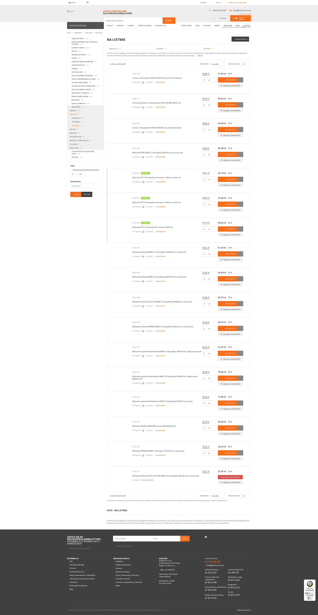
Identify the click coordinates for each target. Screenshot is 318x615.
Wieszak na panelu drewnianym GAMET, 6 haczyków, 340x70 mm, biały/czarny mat (166, 351)
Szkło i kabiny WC (81, 103)
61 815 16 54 (233, 594)
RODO (118, 586)
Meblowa (75, 110)
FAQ (71, 561)
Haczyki (74, 129)
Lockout (77, 157)
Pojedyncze (78, 118)
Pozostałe (75, 144)
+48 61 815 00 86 (219, 10)
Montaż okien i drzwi (82, 96)
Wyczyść (86, 194)
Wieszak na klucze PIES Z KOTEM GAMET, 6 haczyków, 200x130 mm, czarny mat (165, 476)
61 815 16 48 (211, 582)
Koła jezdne (76, 148)
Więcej (200, 55)
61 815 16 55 (211, 597)
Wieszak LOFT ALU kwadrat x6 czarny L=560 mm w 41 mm (156, 202)
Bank (238, 25)
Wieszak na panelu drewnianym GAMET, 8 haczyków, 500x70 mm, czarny (162, 401)
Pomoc (218, 2)
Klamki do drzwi (80, 48)
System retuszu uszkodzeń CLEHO (83, 152)
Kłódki (76, 58)
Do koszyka (230, 80)
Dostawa (207, 25)
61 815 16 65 (211, 589)
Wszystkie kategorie (78, 25)
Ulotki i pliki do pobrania (78, 586)
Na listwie (77, 125)
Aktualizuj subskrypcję (124, 546)
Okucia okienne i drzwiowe (84, 75)
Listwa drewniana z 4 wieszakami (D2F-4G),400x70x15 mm (156, 103)
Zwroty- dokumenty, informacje (127, 575)
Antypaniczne (79, 72)
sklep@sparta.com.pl (242, 10)
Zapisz (185, 538)
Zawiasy (77, 68)
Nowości (120, 25)
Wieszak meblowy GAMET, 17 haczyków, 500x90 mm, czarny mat (159, 252)
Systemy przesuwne (82, 82)
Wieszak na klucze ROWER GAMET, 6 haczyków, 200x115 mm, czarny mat (162, 326)
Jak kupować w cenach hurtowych (82, 579)
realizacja (240, 610)
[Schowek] (240, 80)
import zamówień (245, 14)
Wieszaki (74, 114)
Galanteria (78, 107)
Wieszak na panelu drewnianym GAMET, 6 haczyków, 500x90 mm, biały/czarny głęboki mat (164, 377)
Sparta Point (186, 25)
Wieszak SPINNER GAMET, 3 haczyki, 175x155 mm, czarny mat (158, 451)
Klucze (76, 51)
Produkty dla (161, 25)
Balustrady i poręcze (82, 93)
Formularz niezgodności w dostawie (129, 582)
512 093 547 (233, 572)
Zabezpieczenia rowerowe (84, 61)
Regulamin (228, 25)
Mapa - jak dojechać (167, 570)
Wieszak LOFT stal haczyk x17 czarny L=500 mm (152, 227)
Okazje (110, 25)
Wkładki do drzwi (81, 55)
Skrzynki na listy (77, 137)
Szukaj (169, 20)
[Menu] (314, 581)
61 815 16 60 (233, 580)
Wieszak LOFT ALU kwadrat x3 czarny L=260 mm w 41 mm (156, 177)
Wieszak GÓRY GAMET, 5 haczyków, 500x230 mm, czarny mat (157, 152)
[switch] (309, 598)
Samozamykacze (80, 65)
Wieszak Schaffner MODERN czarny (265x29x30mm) (154, 426)
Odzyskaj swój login (77, 565)
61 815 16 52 (211, 572)
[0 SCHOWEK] (220, 21)
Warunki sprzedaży (123, 572)
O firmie (73, 568)
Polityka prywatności (123, 565)
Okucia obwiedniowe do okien (85, 79)
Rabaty (217, 25)
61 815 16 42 (233, 587)
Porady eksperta (241, 39)
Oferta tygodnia (144, 25)
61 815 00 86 (212, 562)
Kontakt (203, 2)
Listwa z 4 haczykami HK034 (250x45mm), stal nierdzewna (156, 127)
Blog (198, 25)
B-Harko (130, 25)
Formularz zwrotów (123, 579)
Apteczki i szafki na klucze (81, 140)
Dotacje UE (74, 582)
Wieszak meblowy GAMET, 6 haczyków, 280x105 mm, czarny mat (159, 277)
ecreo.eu (247, 610)
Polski (73, 2)
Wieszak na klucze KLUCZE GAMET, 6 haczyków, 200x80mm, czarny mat (162, 301)
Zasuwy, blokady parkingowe (85, 86)
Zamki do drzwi (80, 38)
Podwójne (77, 122)
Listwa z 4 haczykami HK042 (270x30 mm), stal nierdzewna (157, 78)
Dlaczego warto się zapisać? (80, 548)
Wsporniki (75, 133)
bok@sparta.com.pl (215, 565)
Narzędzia (78, 100)
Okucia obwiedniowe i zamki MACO (82, 575)
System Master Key (77, 572)
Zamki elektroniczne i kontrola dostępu (85, 43)
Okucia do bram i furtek (83, 89)
